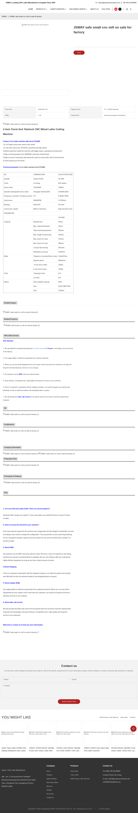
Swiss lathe (124, 717)
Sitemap (95, 809)
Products (132, 717)
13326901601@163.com (112, 782)
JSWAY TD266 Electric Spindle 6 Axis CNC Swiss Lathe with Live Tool (41, 749)
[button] (112, 9)
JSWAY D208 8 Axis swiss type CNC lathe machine (96, 749)
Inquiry (79, 52)
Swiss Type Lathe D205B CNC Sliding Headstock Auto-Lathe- (14, 749)
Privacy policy (105, 809)
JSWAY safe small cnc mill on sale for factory (26, 16)
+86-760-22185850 (129, 3)
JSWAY (4, 16)
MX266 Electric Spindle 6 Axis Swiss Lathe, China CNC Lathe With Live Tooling (123, 749)
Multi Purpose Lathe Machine (109, 717)
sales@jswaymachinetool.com (109, 3)
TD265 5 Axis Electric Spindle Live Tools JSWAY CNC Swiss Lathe (68, 749)
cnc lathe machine (39, 348)
